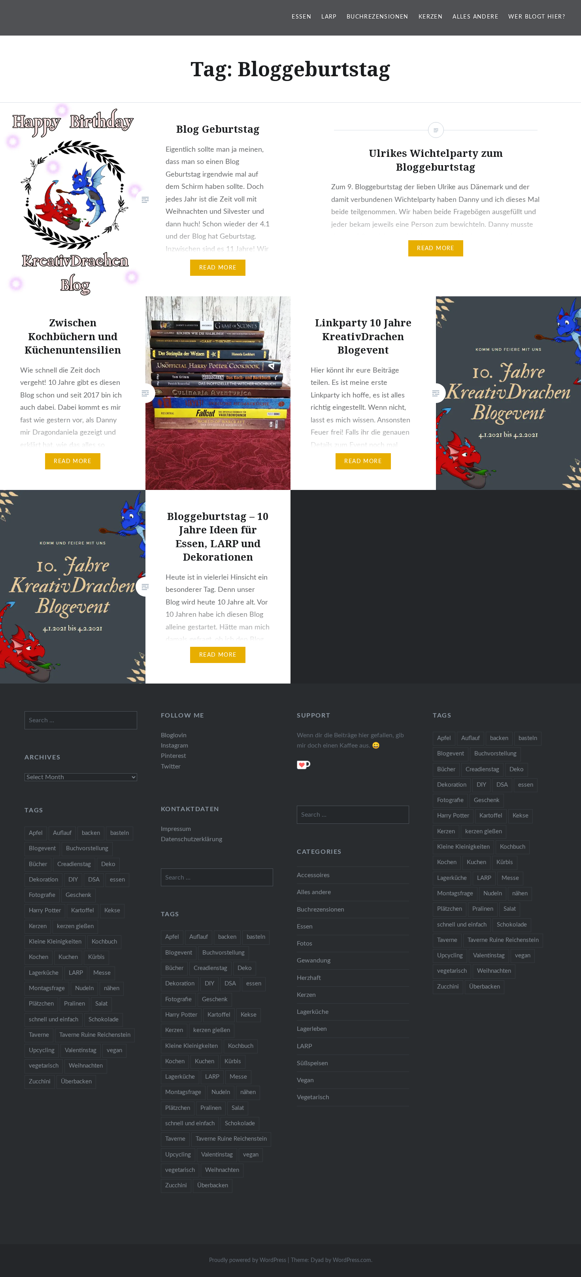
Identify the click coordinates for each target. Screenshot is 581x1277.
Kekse (520, 816)
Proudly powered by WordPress (247, 1260)
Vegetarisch (313, 1097)
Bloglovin (174, 735)
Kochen (446, 862)
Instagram (174, 745)
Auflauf (470, 738)
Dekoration (451, 785)
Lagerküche (452, 878)
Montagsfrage (455, 894)
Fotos (304, 943)
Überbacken (484, 987)
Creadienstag (482, 769)
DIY (481, 785)
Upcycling (450, 956)
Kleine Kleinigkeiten (463, 847)
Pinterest (173, 756)
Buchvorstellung (495, 754)
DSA (502, 785)
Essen (301, 17)
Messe (510, 878)
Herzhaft (309, 978)
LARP (329, 17)
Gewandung (313, 960)
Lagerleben (312, 1029)
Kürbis (504, 862)
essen (525, 785)
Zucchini (448, 987)
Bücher (446, 769)
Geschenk (487, 800)
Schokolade (512, 925)
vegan (522, 956)
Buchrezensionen (378, 17)
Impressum (176, 829)
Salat (510, 909)
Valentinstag (489, 956)
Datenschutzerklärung (191, 839)
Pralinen (482, 909)
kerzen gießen (483, 831)
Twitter (171, 766)
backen (499, 738)
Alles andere (475, 17)
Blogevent (450, 754)
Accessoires (313, 875)
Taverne (447, 940)
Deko (516, 769)
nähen (520, 894)
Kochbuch (512, 847)
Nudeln (492, 894)
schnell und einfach (462, 925)
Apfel (444, 738)
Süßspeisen (312, 1063)
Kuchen (476, 862)
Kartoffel (490, 816)
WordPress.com (352, 1260)
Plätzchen (449, 909)
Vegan (305, 1080)
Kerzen (431, 17)
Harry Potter (453, 816)
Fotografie (450, 800)
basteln (528, 738)
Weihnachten (494, 971)
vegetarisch (452, 971)
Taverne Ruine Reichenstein (503, 940)
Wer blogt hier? (536, 17)
